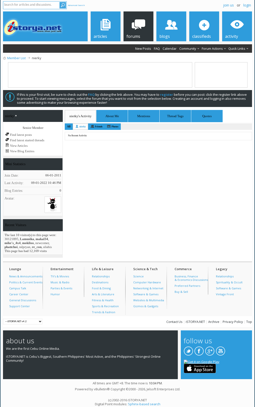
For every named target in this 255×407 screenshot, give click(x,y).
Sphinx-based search (144, 404)
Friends (99, 126)
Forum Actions (212, 48)
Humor (55, 294)
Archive (213, 321)
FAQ (157, 48)
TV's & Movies (60, 276)
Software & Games (145, 294)
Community (187, 48)
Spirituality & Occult (229, 282)
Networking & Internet (148, 288)
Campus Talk (17, 288)
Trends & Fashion (103, 312)
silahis (47, 247)
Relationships (101, 276)
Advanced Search (76, 5)
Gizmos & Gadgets (145, 306)
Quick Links (236, 48)
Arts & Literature (103, 294)
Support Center (19, 306)
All (68, 126)
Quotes (207, 115)
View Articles (18, 146)
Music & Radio (60, 282)
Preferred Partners (187, 286)
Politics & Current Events (25, 282)
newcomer (42, 243)
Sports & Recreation (105, 306)
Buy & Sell (181, 292)
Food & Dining (101, 288)
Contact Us (174, 321)
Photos (115, 126)
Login (247, 5)
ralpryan (24, 247)
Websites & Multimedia (148, 300)
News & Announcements (25, 276)
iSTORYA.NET (195, 321)
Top (249, 321)
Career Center (18, 294)
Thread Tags (175, 115)
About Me (112, 116)
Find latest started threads (26, 140)
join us (228, 5)
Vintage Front (225, 294)
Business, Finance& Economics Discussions (191, 278)
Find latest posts (20, 135)
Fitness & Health (103, 300)
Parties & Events (61, 288)
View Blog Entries (21, 151)
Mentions (143, 115)
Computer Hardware (147, 282)
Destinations (100, 282)
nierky (82, 126)
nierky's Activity (80, 116)
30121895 (11, 239)
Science (138, 276)
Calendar (170, 48)
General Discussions (22, 300)
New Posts (143, 48)
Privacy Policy (233, 321)
